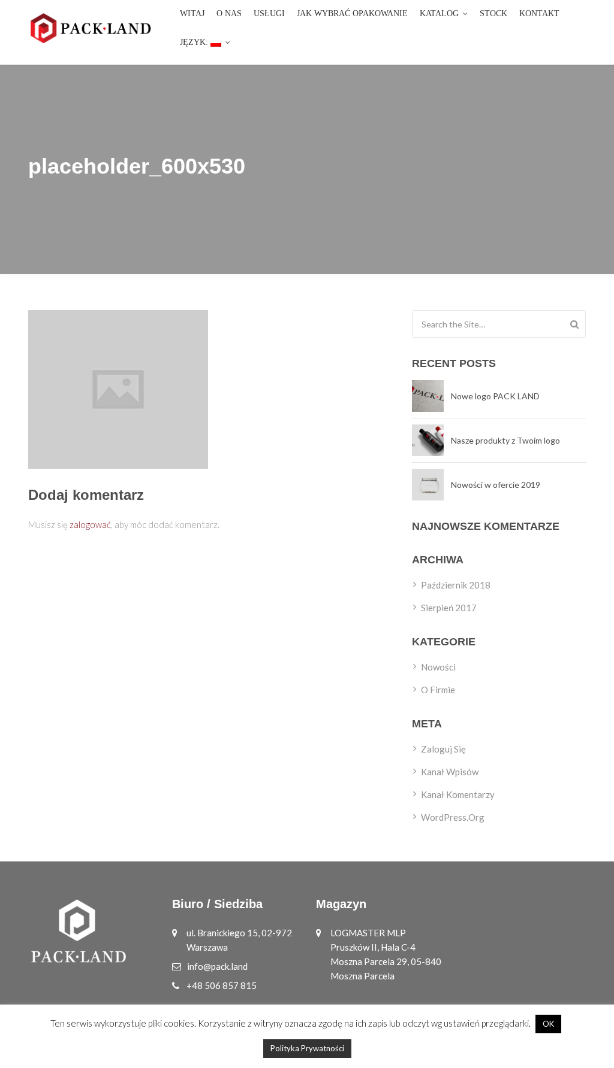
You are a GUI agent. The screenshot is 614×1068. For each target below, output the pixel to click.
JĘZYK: (195, 42)
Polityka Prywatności (307, 1048)
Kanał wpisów (449, 771)
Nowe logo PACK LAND (495, 396)
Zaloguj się (443, 749)
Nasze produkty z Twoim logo (505, 440)
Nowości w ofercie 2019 (495, 485)
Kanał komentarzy (458, 794)
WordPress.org (452, 817)
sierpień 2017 (449, 607)
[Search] (574, 324)
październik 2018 (455, 584)
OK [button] (548, 1023)
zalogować (90, 524)
